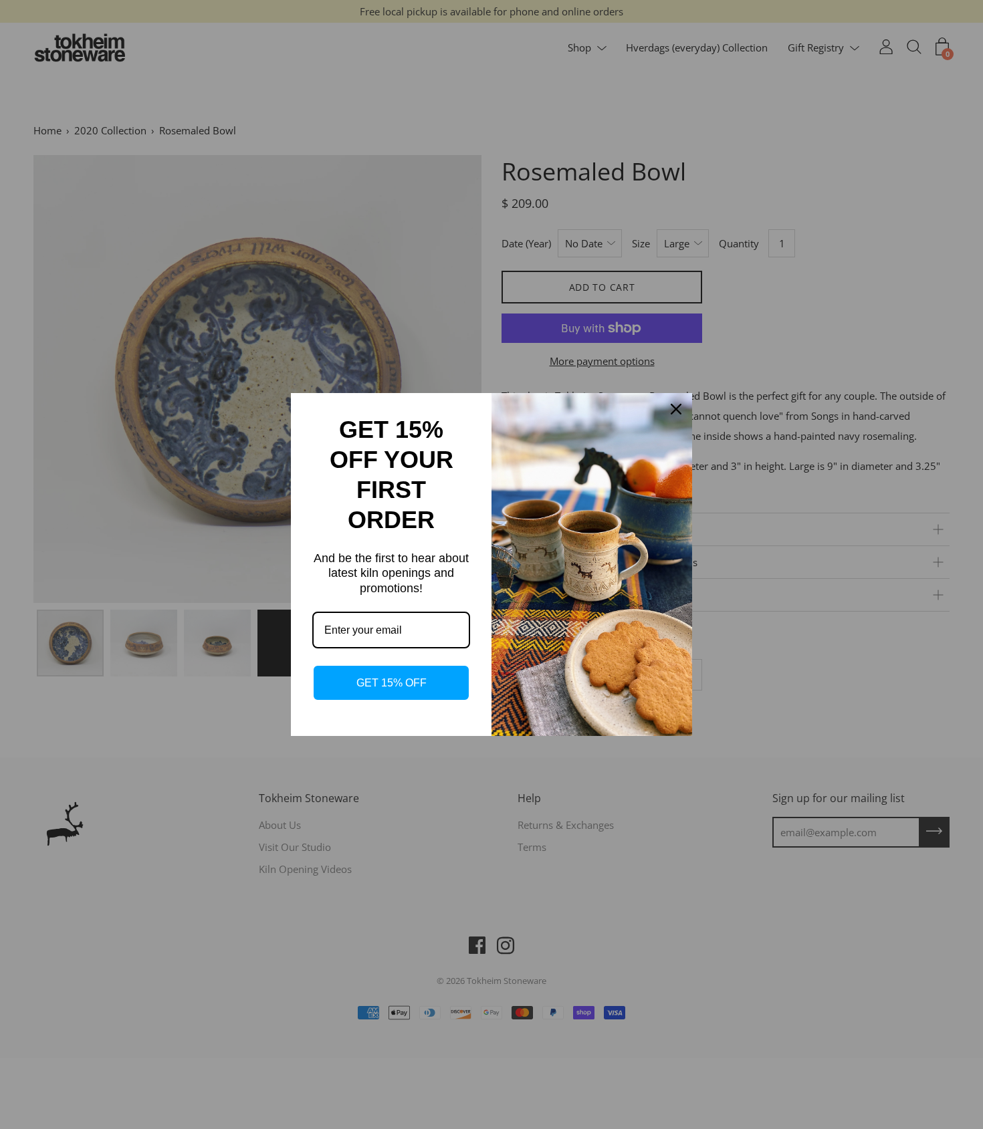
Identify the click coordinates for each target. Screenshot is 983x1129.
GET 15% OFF (391, 682)
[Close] (676, 409)
